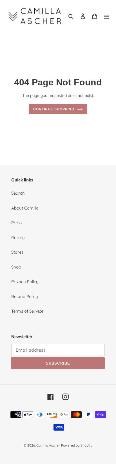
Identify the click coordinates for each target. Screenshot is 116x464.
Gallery (18, 237)
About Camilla (25, 208)
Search (18, 193)
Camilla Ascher (48, 445)
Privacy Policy (25, 281)
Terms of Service (27, 311)
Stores (17, 252)
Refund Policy (24, 296)
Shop (16, 267)
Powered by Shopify (76, 445)
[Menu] (106, 16)
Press (16, 222)
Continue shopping (53, 109)
